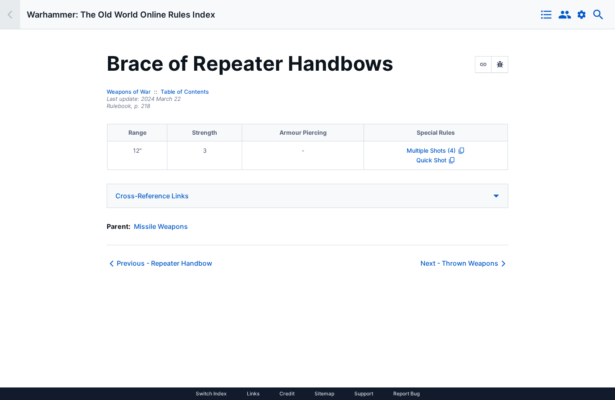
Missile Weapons (161, 226)
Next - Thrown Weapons (459, 263)
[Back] (10, 14)
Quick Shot (431, 160)
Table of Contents (185, 91)
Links (253, 394)
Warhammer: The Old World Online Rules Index (121, 15)
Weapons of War (129, 91)
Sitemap (324, 394)
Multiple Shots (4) (431, 150)
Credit (287, 394)
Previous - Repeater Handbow (164, 263)
